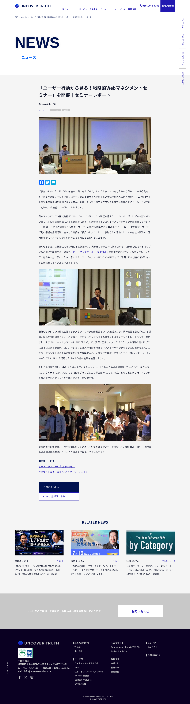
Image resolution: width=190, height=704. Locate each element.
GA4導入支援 (80, 684)
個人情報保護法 (89, 696)
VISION (78, 647)
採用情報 (132, 9)
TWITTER (182, 39)
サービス (83, 9)
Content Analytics (83, 680)
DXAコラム (152, 647)
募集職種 (115, 672)
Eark (77, 667)
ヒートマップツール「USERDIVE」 (91, 252)
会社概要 (79, 651)
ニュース (113, 9)
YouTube (182, 23)
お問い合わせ (168, 6)
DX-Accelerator (82, 676)
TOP (16, 17)
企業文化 (94, 9)
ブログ (122, 9)
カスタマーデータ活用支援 (86, 663)
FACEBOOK (182, 58)
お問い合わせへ (51, 487)
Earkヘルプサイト (119, 651)
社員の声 (115, 667)
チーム (103, 9)
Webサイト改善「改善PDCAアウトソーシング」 (63, 472)
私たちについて (69, 9)
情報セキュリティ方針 (104, 696)
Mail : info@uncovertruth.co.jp (34, 671)
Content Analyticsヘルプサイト (125, 647)
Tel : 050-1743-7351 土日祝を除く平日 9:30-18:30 (43, 668)
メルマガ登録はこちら (53, 496)
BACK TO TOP (7, 668)
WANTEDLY (182, 78)
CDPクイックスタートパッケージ (89, 672)
